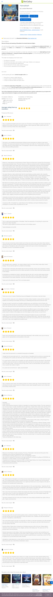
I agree (47, 594)
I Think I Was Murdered (16, 584)
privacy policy (39, 595)
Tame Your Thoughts (26, 584)
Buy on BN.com (33, 16)
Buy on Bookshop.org (25, 19)
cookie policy (39, 594)
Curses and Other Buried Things (5, 584)
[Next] (51, 582)
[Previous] (51, 579)
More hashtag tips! (32, 38)
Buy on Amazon (24, 16)
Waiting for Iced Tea (46, 589)
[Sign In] (2, 1)
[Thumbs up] (13, 130)
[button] (6, 578)
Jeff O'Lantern (35, 589)
